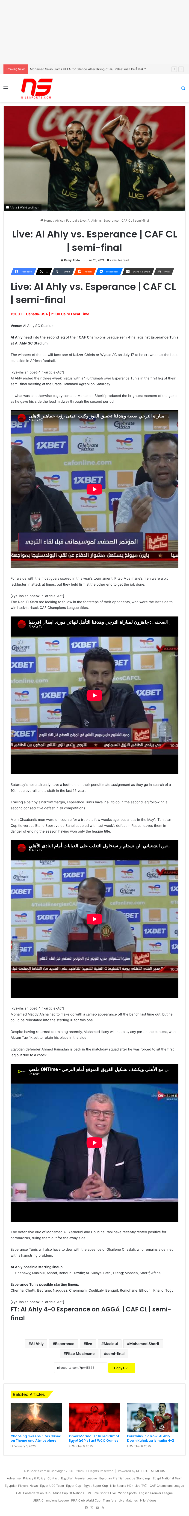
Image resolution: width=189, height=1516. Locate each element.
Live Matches (128, 1500)
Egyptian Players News (21, 1485)
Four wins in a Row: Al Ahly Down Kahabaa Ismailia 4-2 (150, 1438)
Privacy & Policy (34, 1478)
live (89, 1343)
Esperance (64, 1343)
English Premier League (156, 1493)
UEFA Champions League (51, 1500)
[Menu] (5, 90)
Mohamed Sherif (144, 1343)
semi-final (115, 1353)
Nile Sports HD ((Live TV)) (129, 1485)
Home (48, 220)
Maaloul (111, 1343)
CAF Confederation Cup (33, 1493)
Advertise (14, 1478)
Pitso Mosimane (80, 1353)
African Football (66, 220)
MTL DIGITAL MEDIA (150, 1471)
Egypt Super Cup (95, 1485)
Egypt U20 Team (52, 1485)
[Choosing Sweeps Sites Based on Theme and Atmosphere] (36, 1417)
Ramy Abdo (72, 260)
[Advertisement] (94, 32)
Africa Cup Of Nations (68, 1493)
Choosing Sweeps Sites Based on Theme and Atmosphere (36, 1438)
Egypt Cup (73, 1485)
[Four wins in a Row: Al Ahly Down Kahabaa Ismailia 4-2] (152, 1417)
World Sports (127, 1493)
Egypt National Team (167, 1478)
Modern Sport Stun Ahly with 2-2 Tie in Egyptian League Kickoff (76, 69)
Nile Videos (148, 1500)
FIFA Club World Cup (85, 1500)
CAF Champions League (167, 1485)
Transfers (109, 1500)
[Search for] (183, 90)
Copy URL (121, 1368)
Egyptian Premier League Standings (125, 1478)
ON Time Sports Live (101, 1493)
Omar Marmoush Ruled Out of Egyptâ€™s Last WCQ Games (94, 1438)
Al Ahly (37, 1343)
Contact (53, 1478)
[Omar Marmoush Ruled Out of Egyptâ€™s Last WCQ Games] (94, 1417)
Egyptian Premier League (79, 1478)
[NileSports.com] (37, 88)
